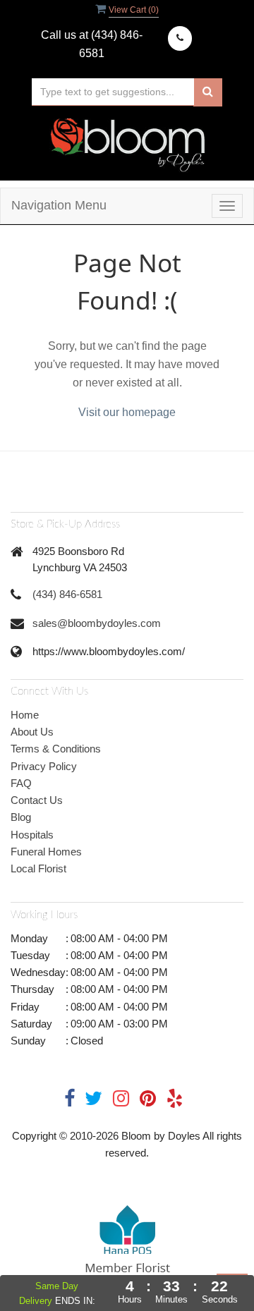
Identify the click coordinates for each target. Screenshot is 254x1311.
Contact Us (37, 800)
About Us (32, 732)
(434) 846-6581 (67, 594)
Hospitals (32, 835)
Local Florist (38, 868)
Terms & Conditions (56, 749)
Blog (21, 817)
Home (25, 715)
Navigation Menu (59, 205)
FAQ (21, 783)
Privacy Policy (44, 766)
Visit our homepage (127, 412)
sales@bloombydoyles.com (96, 623)
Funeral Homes (46, 852)
